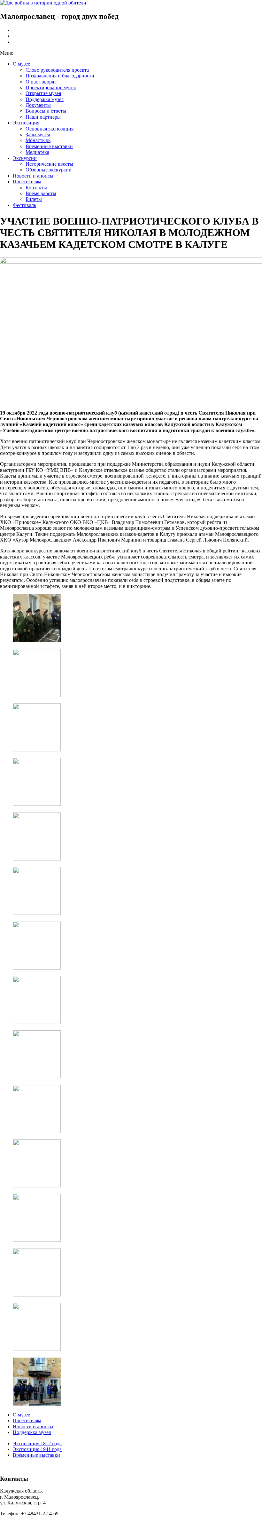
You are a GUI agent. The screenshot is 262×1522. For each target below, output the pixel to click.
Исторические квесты (49, 164)
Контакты (36, 187)
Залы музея (38, 134)
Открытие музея (43, 93)
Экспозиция (26, 122)
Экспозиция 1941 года (37, 1449)
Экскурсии (25, 158)
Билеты (34, 199)
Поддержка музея (45, 99)
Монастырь (38, 140)
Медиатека (37, 152)
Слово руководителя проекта (57, 70)
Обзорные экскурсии (49, 169)
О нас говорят (41, 81)
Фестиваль (24, 205)
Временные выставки (49, 146)
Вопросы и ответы (46, 111)
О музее (21, 64)
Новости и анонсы (33, 175)
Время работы (41, 193)
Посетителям (27, 181)
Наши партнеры (43, 117)
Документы (38, 105)
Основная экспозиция (49, 128)
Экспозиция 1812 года (37, 1443)
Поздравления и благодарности (60, 75)
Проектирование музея (51, 87)
